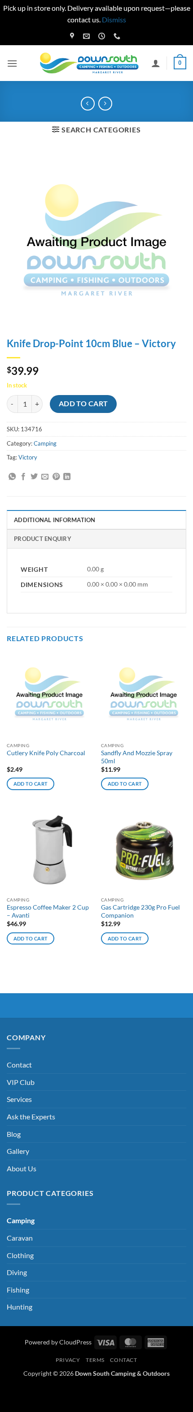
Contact (19, 1064)
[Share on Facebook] (23, 477)
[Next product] (88, 104)
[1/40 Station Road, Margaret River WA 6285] (73, 36)
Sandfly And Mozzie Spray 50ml (136, 757)
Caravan (20, 1237)
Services (19, 1099)
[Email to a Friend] (44, 477)
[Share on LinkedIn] (66, 477)
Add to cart (83, 404)
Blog (14, 1134)
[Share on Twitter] (34, 477)
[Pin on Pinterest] (56, 477)
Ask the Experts (31, 1116)
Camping (45, 443)
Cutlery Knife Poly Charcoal (46, 753)
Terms (95, 1360)
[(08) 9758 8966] (118, 36)
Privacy (68, 1360)
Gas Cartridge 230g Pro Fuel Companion (140, 911)
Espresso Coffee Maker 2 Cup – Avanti (48, 911)
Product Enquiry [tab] (42, 538)
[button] (12, 63)
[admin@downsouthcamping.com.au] (87, 36)
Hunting (19, 1306)
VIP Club (21, 1082)
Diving (17, 1272)
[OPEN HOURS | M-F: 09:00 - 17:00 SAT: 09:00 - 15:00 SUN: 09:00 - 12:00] (102, 36)
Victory (27, 457)
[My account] (155, 63)
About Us (21, 1168)
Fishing (18, 1289)
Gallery (18, 1151)
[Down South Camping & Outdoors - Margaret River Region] (91, 63)
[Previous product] (105, 104)
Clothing (20, 1255)
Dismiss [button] (114, 19)
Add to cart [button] (30, 784)
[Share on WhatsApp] (12, 477)
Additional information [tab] (55, 519)
